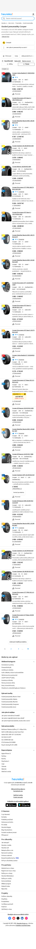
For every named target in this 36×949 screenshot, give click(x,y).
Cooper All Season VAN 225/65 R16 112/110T (22, 502)
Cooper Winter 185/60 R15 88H (21, 167)
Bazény (3, 759)
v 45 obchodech (16, 468)
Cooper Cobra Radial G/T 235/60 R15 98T (18, 366)
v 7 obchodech (16, 205)
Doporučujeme (6, 750)
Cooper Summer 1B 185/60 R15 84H (23, 146)
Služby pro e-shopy (6, 873)
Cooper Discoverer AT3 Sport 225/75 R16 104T (18, 340)
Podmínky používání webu (23, 925)
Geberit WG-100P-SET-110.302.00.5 (11, 735)
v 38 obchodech (16, 298)
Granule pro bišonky (7, 680)
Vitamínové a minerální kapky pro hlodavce (13, 688)
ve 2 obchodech (16, 276)
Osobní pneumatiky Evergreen (10, 704)
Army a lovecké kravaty (8, 685)
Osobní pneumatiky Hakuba (9, 699)
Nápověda (4, 889)
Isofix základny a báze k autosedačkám (12, 673)
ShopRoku (4, 899)
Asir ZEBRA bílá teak (7, 740)
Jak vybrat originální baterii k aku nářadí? (12, 718)
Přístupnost (4, 835)
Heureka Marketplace (7, 876)
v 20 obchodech (16, 253)
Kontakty (4, 817)
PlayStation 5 (5, 761)
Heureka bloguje (6, 827)
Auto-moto (11, 23)
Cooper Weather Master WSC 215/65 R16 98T (18, 534)
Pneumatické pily (6, 667)
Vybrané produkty (7, 726)
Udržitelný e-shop (6, 909)
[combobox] (18, 18)
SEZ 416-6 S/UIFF (6, 737)
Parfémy (3, 756)
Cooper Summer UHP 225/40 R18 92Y (23, 475)
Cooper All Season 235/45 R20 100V (23, 408)
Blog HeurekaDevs (6, 830)
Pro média (4, 825)
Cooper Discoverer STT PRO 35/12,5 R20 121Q (23, 593)
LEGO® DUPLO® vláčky (8, 678)
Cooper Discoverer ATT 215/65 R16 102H (22, 284)
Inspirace (4, 907)
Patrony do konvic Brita (8, 683)
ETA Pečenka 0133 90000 (8, 742)
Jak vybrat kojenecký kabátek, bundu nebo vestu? (15, 721)
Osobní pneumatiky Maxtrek (9, 702)
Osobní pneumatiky (28, 23)
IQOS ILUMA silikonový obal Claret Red (12, 732)
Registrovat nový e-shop (8, 871)
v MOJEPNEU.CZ (17, 489)
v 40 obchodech (16, 633)
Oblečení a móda (6, 772)
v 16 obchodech (16, 139)
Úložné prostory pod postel (9, 675)
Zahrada (3, 766)
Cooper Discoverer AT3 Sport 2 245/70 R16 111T (21, 99)
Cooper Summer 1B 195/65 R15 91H (23, 572)
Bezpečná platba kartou (8, 858)
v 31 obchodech (16, 228)
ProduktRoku (5, 902)
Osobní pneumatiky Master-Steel (10, 697)
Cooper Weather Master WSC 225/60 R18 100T (23, 261)
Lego (2, 764)
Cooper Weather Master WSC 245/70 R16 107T (23, 236)
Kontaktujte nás (18, 791)
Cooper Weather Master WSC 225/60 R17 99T (23, 430)
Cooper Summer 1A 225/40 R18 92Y (22, 551)
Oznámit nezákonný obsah (9, 832)
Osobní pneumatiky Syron (8, 707)
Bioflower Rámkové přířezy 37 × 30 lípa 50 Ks (13, 729)
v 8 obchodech (16, 585)
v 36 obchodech (16, 516)
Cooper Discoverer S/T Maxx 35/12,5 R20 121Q (18, 392)
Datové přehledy (6, 881)
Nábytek (3, 769)
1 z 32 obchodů (16, 401)
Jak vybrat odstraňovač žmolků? (10, 716)
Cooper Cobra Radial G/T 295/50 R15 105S (23, 74)
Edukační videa (5, 886)
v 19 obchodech (16, 373)
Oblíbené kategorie (8, 662)
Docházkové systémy (7, 665)
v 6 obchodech (16, 348)
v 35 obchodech (16, 180)
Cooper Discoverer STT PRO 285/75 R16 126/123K (18, 198)
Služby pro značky (6, 878)
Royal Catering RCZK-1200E (9, 745)
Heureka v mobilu (6, 845)
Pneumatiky (19, 23)
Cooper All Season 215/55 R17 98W (22, 454)
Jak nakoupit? (5, 843)
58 (28, 649)
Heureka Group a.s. (22, 923)
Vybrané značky (6, 693)
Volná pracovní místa (7, 822)
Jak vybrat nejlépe (8, 712)
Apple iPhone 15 (6, 754)
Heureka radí (5, 848)
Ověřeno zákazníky (6, 896)
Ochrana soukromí (6, 855)
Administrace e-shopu (7, 868)
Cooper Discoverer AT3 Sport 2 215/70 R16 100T (21, 213)
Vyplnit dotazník (18, 797)
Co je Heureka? (5, 814)
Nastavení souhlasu (7, 853)
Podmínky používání (7, 820)
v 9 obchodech (16, 159)
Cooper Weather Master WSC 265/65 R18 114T (23, 122)
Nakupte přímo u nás (7, 850)
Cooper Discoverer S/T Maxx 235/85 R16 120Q (18, 625)
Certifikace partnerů (7, 904)
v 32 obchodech (16, 91)
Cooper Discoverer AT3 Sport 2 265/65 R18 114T (21, 306)
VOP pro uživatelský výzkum (9, 861)
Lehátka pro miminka (7, 670)
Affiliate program (6, 884)
